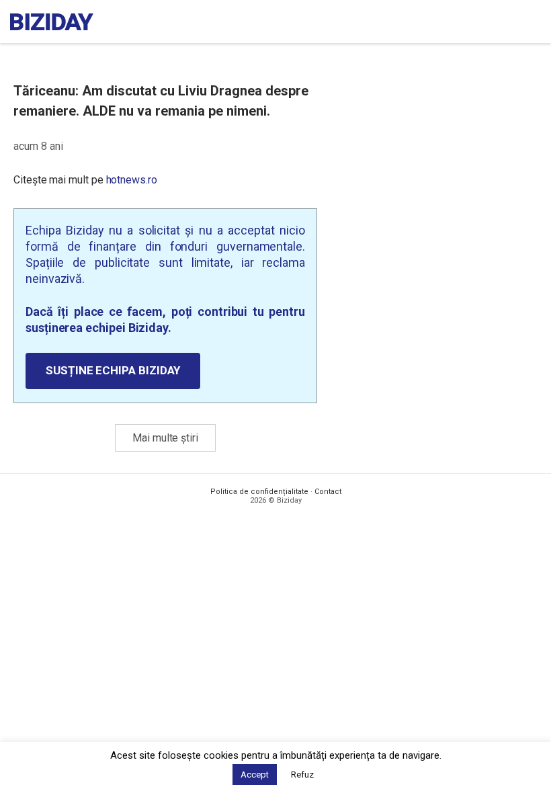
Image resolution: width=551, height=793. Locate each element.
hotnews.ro (131, 179)
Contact (327, 491)
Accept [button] (255, 774)
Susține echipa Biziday (113, 370)
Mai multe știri (165, 437)
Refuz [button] (302, 774)
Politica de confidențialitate (259, 491)
